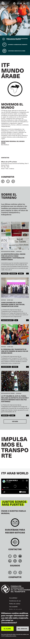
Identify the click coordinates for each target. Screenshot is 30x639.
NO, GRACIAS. (23, 629)
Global (21, 273)
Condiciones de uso (15, 601)
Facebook (15, 556)
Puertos (15, 366)
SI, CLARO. (7, 629)
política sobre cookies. (10, 636)
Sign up (15, 523)
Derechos (5, 273)
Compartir (7, 177)
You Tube (20, 556)
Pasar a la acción (24, 3)
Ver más (15, 421)
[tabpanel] (15, 17)
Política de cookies (14, 604)
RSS (20, 560)
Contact (15, 543)
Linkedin (10, 560)
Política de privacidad (15, 609)
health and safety (7, 320)
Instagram (15, 560)
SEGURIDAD (13, 273)
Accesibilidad (13, 598)
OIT (16, 320)
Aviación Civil (6, 366)
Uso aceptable (13, 606)
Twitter (10, 556)
